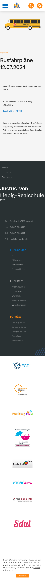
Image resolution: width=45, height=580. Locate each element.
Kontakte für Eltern (19, 300)
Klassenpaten (17, 264)
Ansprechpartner (18, 286)
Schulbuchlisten (18, 269)
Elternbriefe (16, 296)
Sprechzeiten (17, 291)
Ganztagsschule (18, 322)
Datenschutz (7, 177)
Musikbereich (17, 340)
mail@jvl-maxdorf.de (19, 239)
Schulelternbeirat (19, 305)
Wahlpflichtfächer (19, 331)
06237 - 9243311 (17, 233)
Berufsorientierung (19, 327)
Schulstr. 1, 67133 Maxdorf (21, 221)
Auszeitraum (17, 336)
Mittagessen (17, 260)
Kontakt (5, 167)
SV (13, 255)
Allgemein (4, 52)
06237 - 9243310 (17, 227)
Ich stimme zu (22, 576)
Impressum (6, 172)
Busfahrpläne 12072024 (12, 111)
